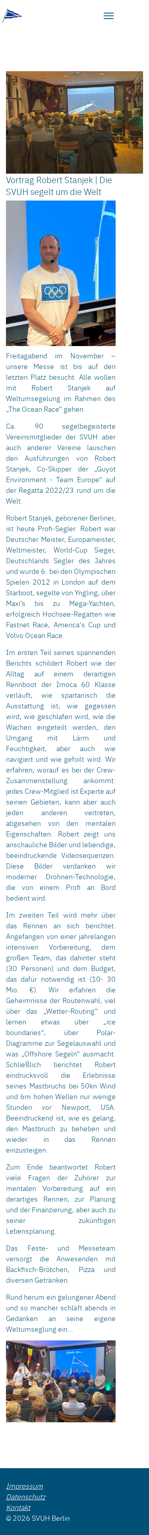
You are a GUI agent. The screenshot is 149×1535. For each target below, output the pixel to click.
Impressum (24, 1486)
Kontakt (18, 1507)
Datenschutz (25, 1496)
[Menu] (109, 16)
